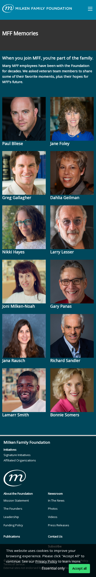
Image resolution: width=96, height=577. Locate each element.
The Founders (13, 509)
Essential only (53, 568)
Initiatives (10, 450)
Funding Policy (13, 525)
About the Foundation (18, 493)
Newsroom (55, 493)
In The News (56, 500)
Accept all (79, 568)
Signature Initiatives (17, 455)
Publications (12, 536)
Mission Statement (16, 500)
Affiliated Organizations (20, 460)
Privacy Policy (46, 561)
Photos (53, 509)
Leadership (11, 517)
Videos (52, 517)
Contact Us (55, 536)
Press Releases (58, 525)
